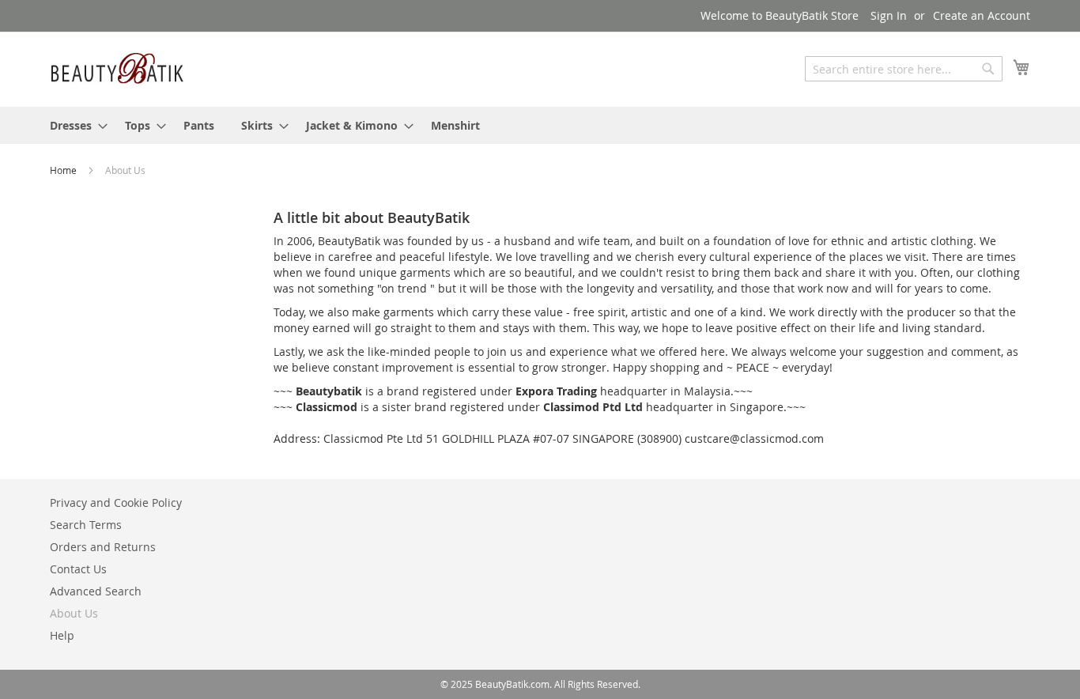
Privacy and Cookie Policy (116, 502)
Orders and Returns (103, 546)
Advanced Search (96, 591)
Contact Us (78, 568)
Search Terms (86, 524)
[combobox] (904, 68)
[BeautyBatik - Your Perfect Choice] (117, 68)
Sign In (888, 15)
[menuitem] (74, 125)
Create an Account (981, 15)
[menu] (540, 125)
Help (62, 635)
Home (64, 170)
